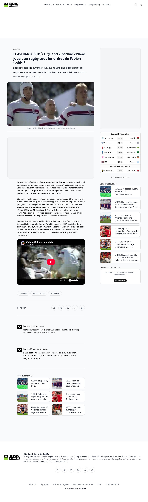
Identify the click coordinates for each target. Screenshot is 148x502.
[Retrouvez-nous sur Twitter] (57, 470)
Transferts (106, 4)
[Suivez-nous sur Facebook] (64, 470)
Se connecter (120, 280)
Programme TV (80, 4)
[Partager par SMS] (75, 308)
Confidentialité (112, 484)
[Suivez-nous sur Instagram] (71, 470)
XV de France (49, 4)
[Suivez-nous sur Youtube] (78, 470)
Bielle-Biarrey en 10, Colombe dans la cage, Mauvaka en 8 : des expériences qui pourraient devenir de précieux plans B (39, 410)
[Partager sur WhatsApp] (68, 308)
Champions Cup (94, 4)
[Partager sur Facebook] (61, 308)
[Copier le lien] (82, 308)
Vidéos (16, 49)
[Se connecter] (141, 4)
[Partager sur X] (54, 308)
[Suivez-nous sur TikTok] (85, 470)
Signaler (42, 326)
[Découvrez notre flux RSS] (92, 470)
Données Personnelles (83, 484)
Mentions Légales (61, 484)
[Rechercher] (136, 4)
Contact (32, 484)
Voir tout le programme (120, 177)
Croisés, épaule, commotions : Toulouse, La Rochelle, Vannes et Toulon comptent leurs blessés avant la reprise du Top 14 (74, 396)
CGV (99, 484)
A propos (45, 484)
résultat (33, 232)
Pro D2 (69, 4)
